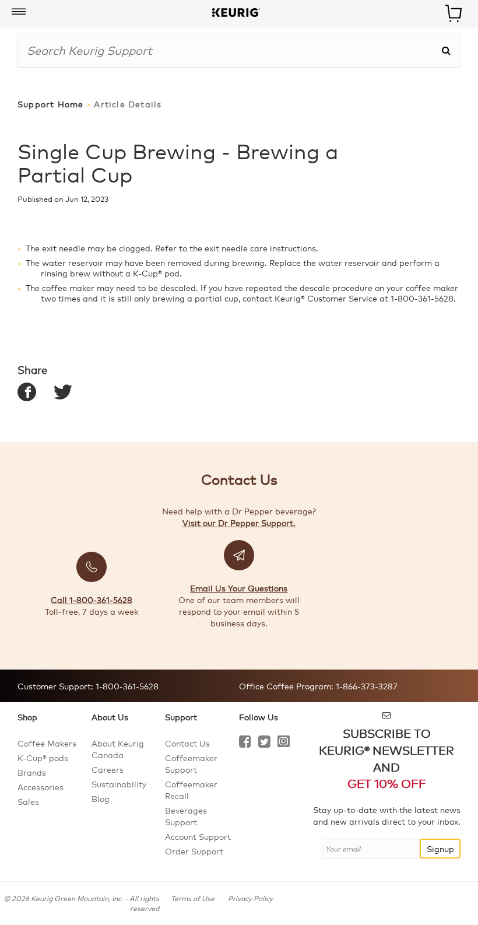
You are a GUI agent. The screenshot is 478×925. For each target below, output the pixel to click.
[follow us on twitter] (264, 743)
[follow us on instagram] (283, 743)
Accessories (40, 787)
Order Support (194, 851)
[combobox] (229, 50)
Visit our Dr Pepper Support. (239, 522)
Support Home (50, 104)
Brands (31, 772)
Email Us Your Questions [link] (238, 588)
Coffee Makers (46, 743)
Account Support (198, 836)
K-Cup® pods (42, 757)
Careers (108, 769)
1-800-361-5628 (126, 686)
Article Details (127, 104)
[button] (19, 12)
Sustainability (119, 784)
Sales (28, 801)
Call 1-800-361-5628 (91, 599)
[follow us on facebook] (245, 743)
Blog (101, 798)
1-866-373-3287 (365, 686)
